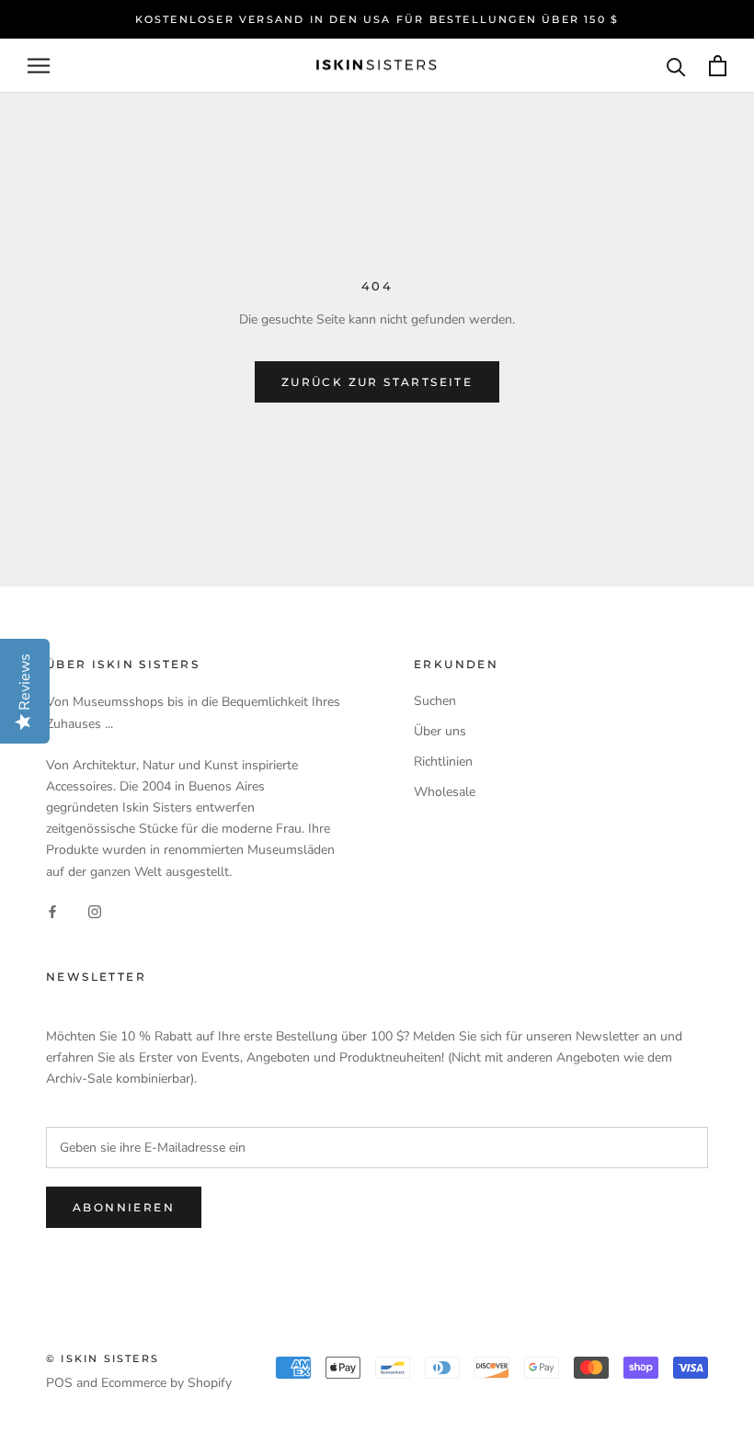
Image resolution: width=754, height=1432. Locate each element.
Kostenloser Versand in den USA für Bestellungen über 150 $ (377, 19)
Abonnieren (124, 1207)
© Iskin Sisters (102, 1358)
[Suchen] (676, 65)
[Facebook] (52, 911)
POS (59, 1383)
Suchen (435, 701)
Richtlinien (443, 761)
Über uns (440, 731)
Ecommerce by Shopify (166, 1383)
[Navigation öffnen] (39, 66)
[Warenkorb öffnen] (717, 65)
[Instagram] (94, 911)
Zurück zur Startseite (377, 382)
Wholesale (444, 792)
